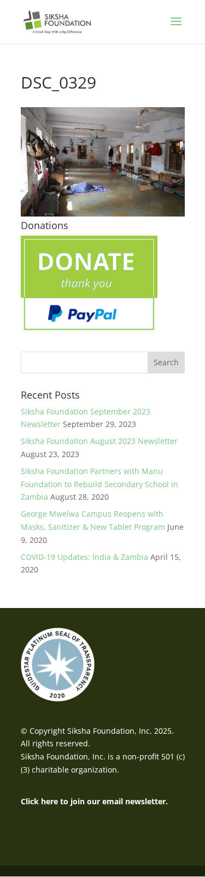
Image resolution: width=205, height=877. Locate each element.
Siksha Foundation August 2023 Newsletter (99, 441)
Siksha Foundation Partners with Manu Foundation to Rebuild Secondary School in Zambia (99, 484)
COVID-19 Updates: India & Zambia (84, 557)
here (49, 801)
